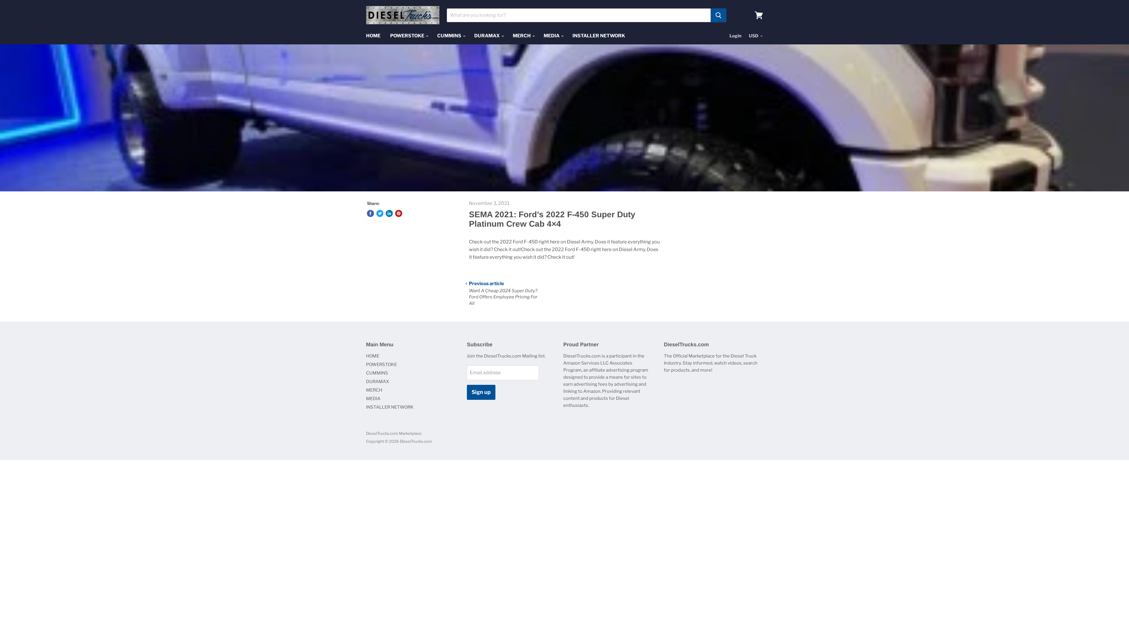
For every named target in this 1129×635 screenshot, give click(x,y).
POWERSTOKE (407, 36)
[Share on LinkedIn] (389, 213)
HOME (373, 36)
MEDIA (552, 36)
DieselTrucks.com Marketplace (394, 433)
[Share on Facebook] (370, 213)
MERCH (522, 36)
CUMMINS (449, 36)
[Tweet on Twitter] (379, 213)
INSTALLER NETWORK (598, 36)
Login (735, 36)
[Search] (718, 15)
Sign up (481, 392)
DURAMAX (487, 36)
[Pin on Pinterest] (398, 213)
